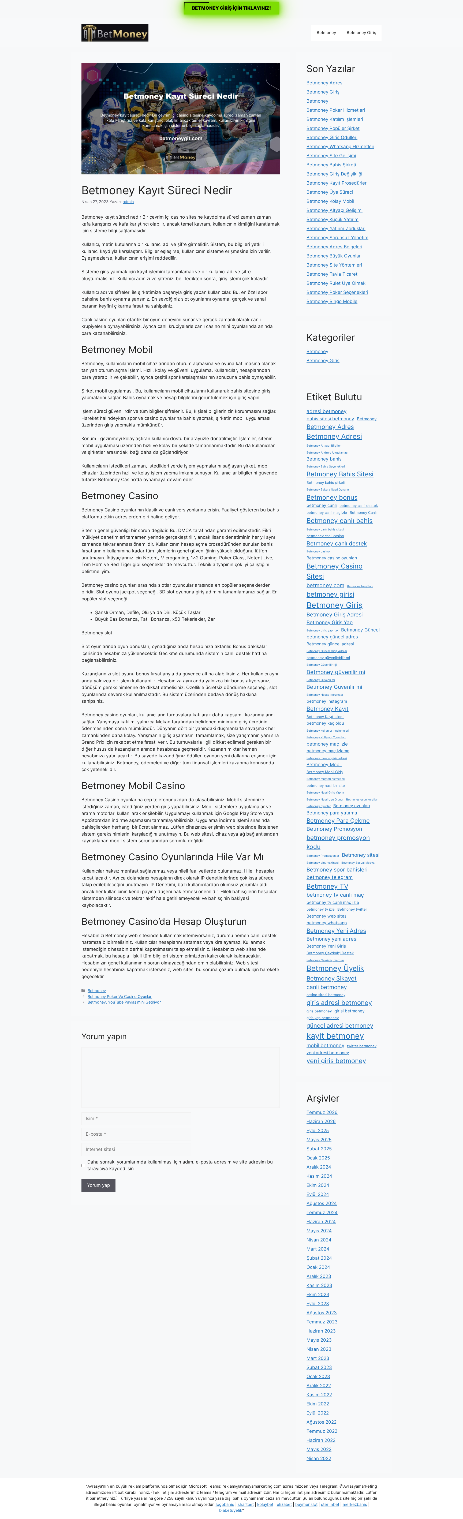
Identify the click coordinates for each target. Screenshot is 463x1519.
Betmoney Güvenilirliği (322, 665)
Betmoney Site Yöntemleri (334, 265)
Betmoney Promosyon (334, 829)
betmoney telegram (330, 877)
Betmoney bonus (332, 497)
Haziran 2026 (321, 1121)
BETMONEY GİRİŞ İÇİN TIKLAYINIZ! (231, 8)
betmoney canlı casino (325, 536)
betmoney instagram (327, 701)
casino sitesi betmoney (326, 995)
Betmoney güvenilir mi (336, 672)
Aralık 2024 (319, 1167)
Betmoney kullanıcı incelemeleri (328, 730)
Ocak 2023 (318, 1376)
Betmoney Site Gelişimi (331, 155)
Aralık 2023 (319, 1276)
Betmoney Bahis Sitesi (340, 474)
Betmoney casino (318, 551)
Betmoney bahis (324, 459)
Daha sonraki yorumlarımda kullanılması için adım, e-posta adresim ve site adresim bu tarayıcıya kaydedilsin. (180, 1165)
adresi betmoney (326, 411)
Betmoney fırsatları (360, 586)
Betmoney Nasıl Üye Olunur (325, 799)
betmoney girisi (330, 594)
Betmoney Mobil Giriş (325, 772)
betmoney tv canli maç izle (333, 902)
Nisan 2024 (319, 1240)
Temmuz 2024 (322, 1212)
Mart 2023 (318, 1358)
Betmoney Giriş (361, 32)
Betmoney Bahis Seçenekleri (326, 466)
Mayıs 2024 (319, 1230)
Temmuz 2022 (322, 1431)
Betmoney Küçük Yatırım (333, 219)
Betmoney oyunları (351, 805)
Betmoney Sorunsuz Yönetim (337, 237)
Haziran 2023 (321, 1331)
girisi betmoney (349, 1010)
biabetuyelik (230, 1510)
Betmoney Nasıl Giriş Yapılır (325, 792)
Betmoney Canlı (363, 512)
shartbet (246, 1504)
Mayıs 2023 (319, 1340)
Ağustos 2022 (322, 1422)
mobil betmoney (325, 1045)
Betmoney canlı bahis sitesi (325, 529)
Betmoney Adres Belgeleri (334, 246)
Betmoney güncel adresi (330, 643)
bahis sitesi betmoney (330, 418)
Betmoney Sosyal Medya (358, 863)
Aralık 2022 (319, 1385)
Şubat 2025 (319, 1148)
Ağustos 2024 (322, 1203)
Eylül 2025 (318, 1130)
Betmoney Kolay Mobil (330, 201)
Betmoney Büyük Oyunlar (334, 256)
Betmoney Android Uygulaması (327, 452)
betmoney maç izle (327, 744)
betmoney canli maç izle (327, 512)
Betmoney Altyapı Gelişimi (335, 210)
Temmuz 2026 (322, 1112)
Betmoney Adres (330, 427)
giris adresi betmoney (339, 1003)
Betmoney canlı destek (337, 543)
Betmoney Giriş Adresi (335, 614)
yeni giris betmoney (336, 1061)
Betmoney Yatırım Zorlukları (336, 228)
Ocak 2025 (318, 1158)
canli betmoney (327, 987)
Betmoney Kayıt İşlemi (325, 716)
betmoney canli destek (358, 505)
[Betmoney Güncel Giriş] (114, 32)
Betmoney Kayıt (328, 708)
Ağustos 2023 (322, 1312)
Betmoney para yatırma (332, 812)
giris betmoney (319, 1011)
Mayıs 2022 (319, 1449)
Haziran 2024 (321, 1221)
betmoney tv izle (321, 909)
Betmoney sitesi (360, 855)
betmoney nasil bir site (326, 785)
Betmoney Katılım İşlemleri (335, 119)
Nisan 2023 (319, 1349)
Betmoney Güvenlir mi (334, 687)
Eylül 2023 (318, 1303)
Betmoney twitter (352, 909)
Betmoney (326, 32)
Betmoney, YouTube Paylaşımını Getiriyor (124, 1002)
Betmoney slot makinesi (323, 863)
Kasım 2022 (319, 1394)
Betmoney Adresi (325, 82)
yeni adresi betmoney (328, 1052)
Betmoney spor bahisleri (337, 869)
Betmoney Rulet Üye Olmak (336, 283)
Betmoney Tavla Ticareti (333, 274)
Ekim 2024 (318, 1185)
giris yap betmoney (323, 1018)
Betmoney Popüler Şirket (333, 128)
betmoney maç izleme (328, 750)
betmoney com (325, 585)
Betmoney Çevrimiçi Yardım (325, 960)
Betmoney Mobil (324, 764)
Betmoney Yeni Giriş (326, 946)
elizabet (284, 1504)
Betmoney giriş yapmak (322, 630)
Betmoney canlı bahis (340, 521)
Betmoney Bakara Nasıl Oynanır (328, 489)
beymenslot (306, 1504)
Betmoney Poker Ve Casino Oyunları (120, 996)
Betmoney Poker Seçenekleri (337, 292)
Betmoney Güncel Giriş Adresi (327, 651)
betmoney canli (322, 505)
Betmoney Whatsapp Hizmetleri (340, 146)
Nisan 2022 (319, 1458)
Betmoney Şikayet (332, 978)
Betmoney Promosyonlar (323, 856)
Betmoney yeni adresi (332, 939)
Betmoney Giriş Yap (330, 622)
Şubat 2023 (319, 1367)
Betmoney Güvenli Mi (321, 680)
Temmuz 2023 (322, 1322)
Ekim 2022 (318, 1403)
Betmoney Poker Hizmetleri (336, 110)
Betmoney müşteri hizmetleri (326, 779)
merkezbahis (355, 1504)
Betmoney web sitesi (327, 916)
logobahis (225, 1504)
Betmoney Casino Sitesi (335, 571)
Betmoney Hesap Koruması (325, 695)
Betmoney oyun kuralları (362, 799)
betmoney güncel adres (332, 636)
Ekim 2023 (318, 1294)
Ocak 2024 (318, 1267)
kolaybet (265, 1504)
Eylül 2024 (318, 1194)
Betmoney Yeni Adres (336, 930)
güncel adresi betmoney (340, 1025)
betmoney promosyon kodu (338, 842)
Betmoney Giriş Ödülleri (332, 137)
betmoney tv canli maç (335, 895)
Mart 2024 (318, 1249)
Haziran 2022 (321, 1440)
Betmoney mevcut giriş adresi (327, 758)
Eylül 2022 (318, 1413)
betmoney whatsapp (327, 922)
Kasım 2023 (319, 1285)
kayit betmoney (335, 1036)
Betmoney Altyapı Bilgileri (324, 445)
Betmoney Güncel (360, 630)
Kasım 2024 (319, 1176)
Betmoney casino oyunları (332, 557)
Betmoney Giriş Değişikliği (334, 174)
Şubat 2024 (319, 1258)
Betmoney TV (327, 886)
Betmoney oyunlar (319, 806)
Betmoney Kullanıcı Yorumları (326, 737)
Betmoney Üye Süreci (330, 192)
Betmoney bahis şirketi (326, 482)
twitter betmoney (361, 1046)
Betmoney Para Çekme (338, 820)
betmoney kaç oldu (325, 723)
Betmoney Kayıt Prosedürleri (337, 183)
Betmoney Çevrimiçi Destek (330, 953)
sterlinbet (330, 1504)
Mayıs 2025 (319, 1139)
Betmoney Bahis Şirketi (331, 164)
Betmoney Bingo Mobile (332, 301)
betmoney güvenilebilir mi (328, 658)
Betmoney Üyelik (335, 968)
